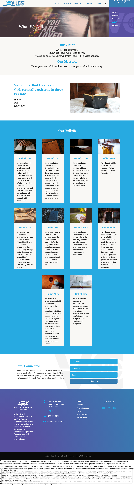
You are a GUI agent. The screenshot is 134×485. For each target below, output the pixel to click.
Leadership (116, 19)
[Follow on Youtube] (118, 2)
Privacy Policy (82, 415)
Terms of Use (82, 418)
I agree (126, 477)
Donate (80, 405)
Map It (50, 411)
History (115, 25)
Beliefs (115, 22)
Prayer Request (83, 408)
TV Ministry (65, 3)
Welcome (115, 16)
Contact (80, 402)
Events (79, 411)
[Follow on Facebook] (121, 2)
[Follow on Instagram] (125, 2)
